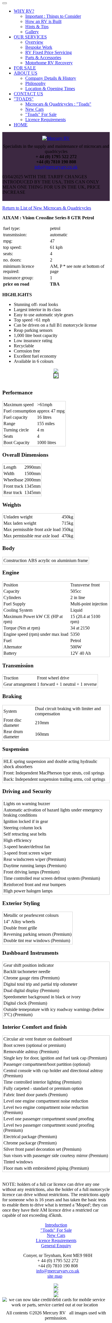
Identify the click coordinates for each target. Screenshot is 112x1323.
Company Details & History (50, 78)
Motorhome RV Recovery (49, 62)
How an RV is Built (43, 21)
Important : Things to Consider (53, 16)
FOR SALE (25, 67)
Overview (34, 42)
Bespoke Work (38, 47)
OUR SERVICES (30, 36)
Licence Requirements (45, 119)
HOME (21, 124)
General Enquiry (56, 1245)
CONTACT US (28, 93)
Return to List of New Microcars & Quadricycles (46, 208)
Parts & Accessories (43, 57)
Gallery (32, 31)
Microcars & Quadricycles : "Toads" (58, 104)
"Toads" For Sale (41, 114)
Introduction (56, 1225)
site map (54, 1276)
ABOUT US (25, 73)
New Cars (34, 109)
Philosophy (35, 83)
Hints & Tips (37, 26)
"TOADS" (24, 98)
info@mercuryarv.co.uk (56, 166)
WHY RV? (24, 11)
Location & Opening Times (50, 88)
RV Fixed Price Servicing (48, 52)
